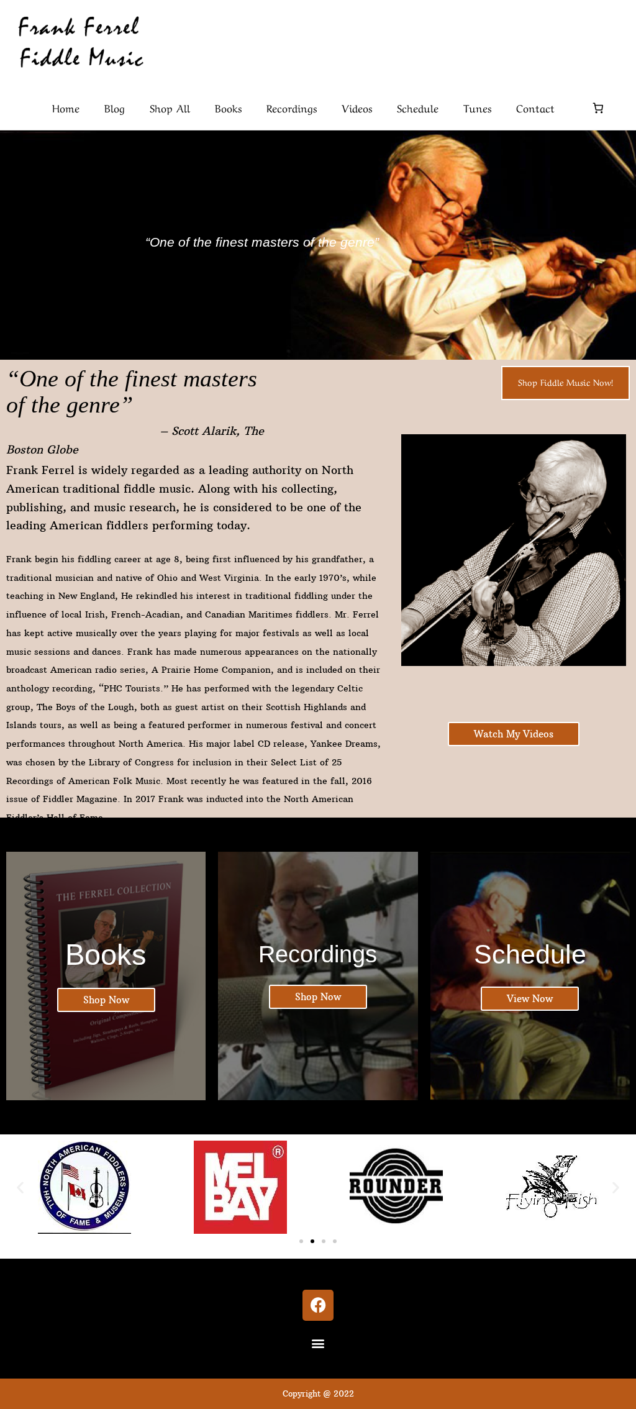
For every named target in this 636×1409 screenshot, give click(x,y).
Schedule (417, 107)
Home (66, 107)
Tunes (477, 107)
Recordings (291, 107)
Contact (535, 107)
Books (228, 107)
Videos (357, 107)
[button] (20, 1187)
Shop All (170, 107)
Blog (114, 107)
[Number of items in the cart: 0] (598, 107)
